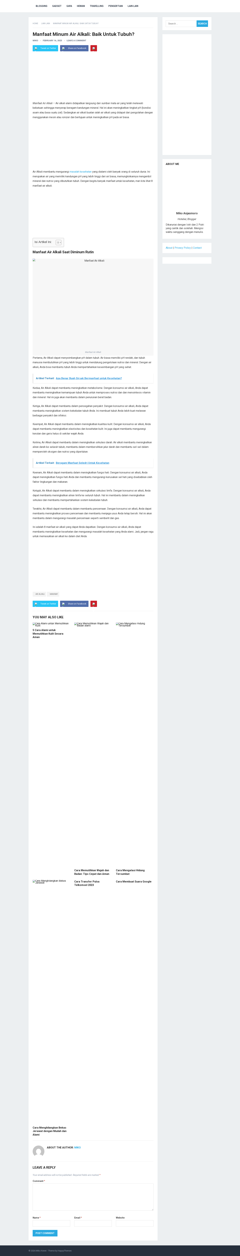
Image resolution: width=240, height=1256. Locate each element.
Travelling (97, 6)
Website (120, 1217)
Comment (39, 1181)
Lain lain (133, 6)
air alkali (40, 594)
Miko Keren (41, 1250)
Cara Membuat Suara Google (134, 881)
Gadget (57, 6)
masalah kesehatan (81, 171)
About (169, 247)
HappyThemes (65, 1250)
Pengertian (115, 6)
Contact (197, 247)
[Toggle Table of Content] (57, 242)
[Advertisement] (93, 78)
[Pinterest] (93, 48)
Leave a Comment (76, 40)
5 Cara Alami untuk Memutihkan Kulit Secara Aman (48, 634)
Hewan (81, 6)
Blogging (41, 6)
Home (35, 23)
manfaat (54, 594)
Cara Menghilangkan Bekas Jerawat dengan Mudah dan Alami (49, 1131)
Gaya (69, 6)
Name (37, 1217)
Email (78, 1217)
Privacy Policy (183, 247)
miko (35, 40)
